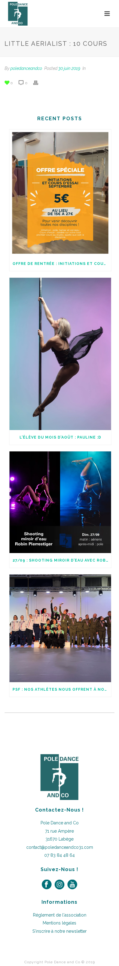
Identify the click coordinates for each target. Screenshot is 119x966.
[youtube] (72, 885)
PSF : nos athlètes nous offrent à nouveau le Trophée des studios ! (62, 689)
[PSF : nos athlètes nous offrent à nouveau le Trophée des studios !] (60, 628)
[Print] (38, 83)
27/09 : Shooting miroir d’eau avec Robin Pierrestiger (62, 560)
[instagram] (59, 885)
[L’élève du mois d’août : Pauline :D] (60, 354)
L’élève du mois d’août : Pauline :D (60, 437)
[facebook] (47, 885)
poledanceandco (26, 68)
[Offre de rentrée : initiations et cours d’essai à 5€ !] (60, 192)
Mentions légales (59, 923)
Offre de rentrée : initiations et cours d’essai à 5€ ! (62, 264)
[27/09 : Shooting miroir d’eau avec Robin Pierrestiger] (60, 502)
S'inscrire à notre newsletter (59, 931)
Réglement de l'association (59, 915)
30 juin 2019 (69, 68)
